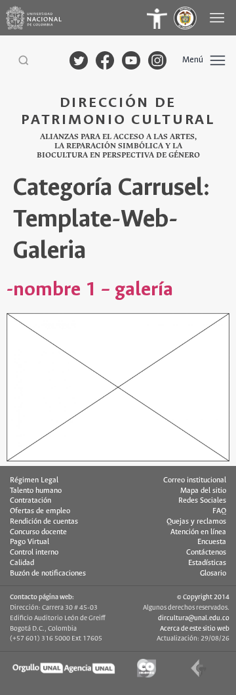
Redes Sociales (202, 501)
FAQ (219, 511)
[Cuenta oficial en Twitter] (78, 60)
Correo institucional (194, 480)
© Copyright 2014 (203, 597)
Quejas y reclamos (196, 522)
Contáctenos (206, 553)
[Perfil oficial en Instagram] (157, 60)
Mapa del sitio (203, 491)
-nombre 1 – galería (90, 290)
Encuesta (211, 542)
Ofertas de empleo (40, 511)
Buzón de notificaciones (48, 574)
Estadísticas (207, 563)
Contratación (30, 501)
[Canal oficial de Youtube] (131, 60)
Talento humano (36, 491)
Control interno (34, 553)
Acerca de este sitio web (194, 629)
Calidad (22, 563)
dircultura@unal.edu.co (193, 618)
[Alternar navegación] (218, 17)
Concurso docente (38, 532)
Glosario (213, 574)
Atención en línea (198, 532)
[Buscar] (23, 60)
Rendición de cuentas (44, 522)
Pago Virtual (29, 542)
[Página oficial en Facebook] (105, 60)
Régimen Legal (34, 480)
